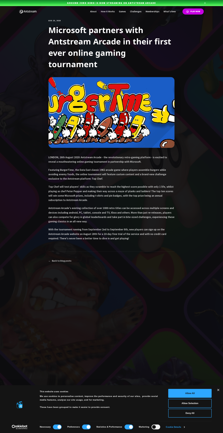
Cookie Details (173, 427)
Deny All (190, 413)
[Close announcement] (205, 3)
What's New (170, 11)
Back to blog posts (59, 260)
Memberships (152, 11)
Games (122, 11)
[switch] (86, 427)
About (93, 11)
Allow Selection (190, 403)
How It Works (108, 11)
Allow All (190, 393)
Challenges (135, 11)
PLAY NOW (195, 11)
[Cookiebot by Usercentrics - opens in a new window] (19, 427)
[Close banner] (218, 390)
